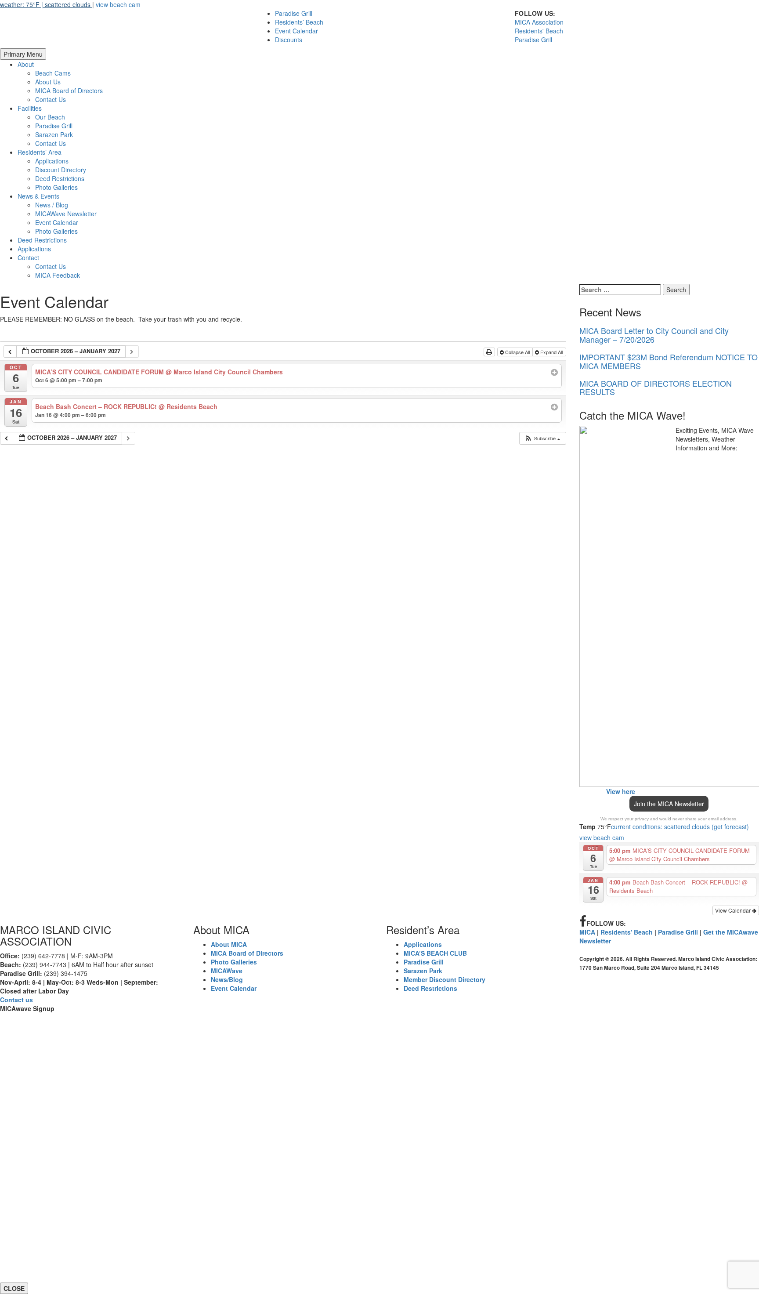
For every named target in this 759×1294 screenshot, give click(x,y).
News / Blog (51, 204)
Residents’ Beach (299, 22)
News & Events (38, 196)
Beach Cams (53, 73)
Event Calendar (296, 30)
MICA (587, 932)
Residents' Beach (539, 30)
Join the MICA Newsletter (669, 803)
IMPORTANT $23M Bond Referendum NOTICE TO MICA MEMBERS (668, 361)
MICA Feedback (57, 275)
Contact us (16, 999)
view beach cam (118, 4)
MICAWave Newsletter (66, 213)
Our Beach (50, 116)
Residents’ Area (39, 152)
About (26, 64)
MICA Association (539, 22)
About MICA (229, 944)
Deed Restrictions (59, 178)
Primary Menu (23, 54)
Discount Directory (60, 169)
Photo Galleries (56, 187)
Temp (587, 826)
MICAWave (226, 970)
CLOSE (14, 1288)
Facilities (30, 108)
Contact (28, 257)
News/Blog (227, 979)
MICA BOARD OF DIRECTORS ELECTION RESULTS (655, 387)
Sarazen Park (54, 134)
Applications (52, 160)
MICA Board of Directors (69, 90)
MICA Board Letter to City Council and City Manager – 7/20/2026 (654, 335)
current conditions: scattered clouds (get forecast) (680, 826)
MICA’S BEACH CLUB (435, 953)
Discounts (288, 39)
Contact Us (50, 99)
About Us (48, 81)
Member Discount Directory (444, 979)
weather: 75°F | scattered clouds (46, 4)
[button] (542, 438)
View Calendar (733, 910)
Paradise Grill (293, 13)
